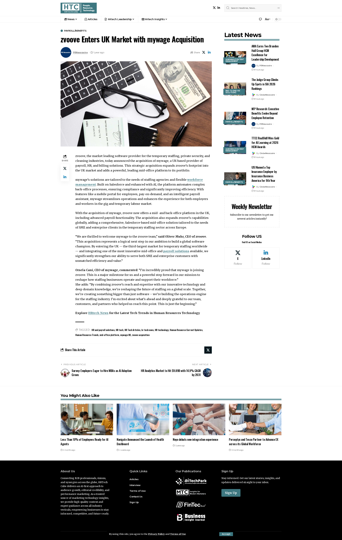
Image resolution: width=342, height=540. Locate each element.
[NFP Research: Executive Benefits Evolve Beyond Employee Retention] (235, 118)
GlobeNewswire (267, 95)
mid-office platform (109, 335)
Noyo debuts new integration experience (195, 439)
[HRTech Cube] (79, 8)
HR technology (162, 330)
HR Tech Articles (132, 330)
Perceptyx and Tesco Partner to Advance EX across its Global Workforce (253, 441)
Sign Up (231, 493)
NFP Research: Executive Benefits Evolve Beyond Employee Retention (265, 113)
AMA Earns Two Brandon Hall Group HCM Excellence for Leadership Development (265, 52)
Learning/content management (235, 60)
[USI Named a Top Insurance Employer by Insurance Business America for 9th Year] (235, 179)
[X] (214, 7)
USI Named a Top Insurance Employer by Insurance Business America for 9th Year (264, 174)
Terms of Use (178, 534)
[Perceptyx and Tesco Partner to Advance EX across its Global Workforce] (255, 419)
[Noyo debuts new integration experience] (199, 419)
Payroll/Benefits (75, 31)
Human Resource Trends (87, 335)
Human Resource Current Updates (186, 330)
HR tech (119, 330)
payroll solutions (176, 251)
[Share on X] (203, 52)
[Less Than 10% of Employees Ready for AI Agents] (87, 419)
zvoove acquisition (140, 335)
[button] (226, 534)
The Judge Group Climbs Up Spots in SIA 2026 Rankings (265, 84)
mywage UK (125, 335)
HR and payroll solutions (103, 330)
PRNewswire (80, 52)
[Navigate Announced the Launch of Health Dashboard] (143, 419)
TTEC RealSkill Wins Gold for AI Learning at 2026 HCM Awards (265, 142)
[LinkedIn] (219, 7)
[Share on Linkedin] (209, 52)
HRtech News (98, 313)
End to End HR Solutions (233, 92)
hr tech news (147, 330)
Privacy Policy (156, 534)
